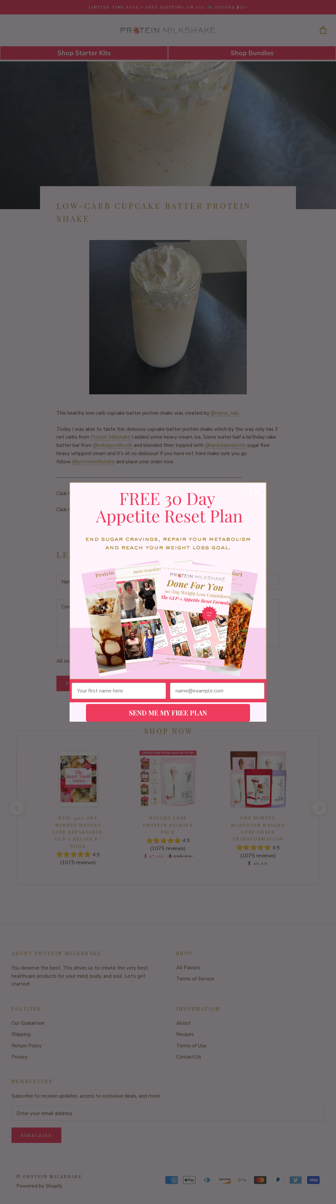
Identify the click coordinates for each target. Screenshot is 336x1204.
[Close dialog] (257, 491)
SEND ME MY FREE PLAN (168, 712)
